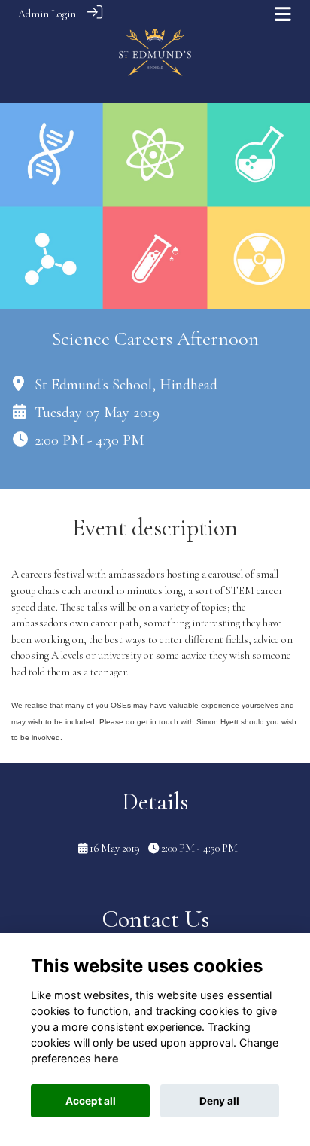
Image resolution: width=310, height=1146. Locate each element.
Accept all (90, 1101)
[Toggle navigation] (283, 14)
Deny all (219, 1101)
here (106, 1058)
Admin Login (47, 14)
